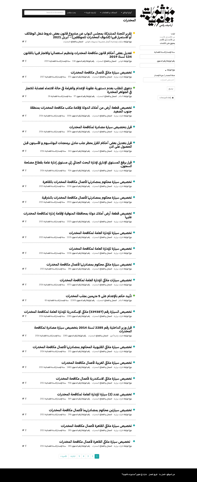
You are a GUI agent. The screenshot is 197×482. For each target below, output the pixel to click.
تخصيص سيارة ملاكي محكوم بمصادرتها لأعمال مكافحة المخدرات (89, 264)
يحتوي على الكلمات (167, 43)
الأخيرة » (63, 456)
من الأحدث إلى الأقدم (167, 39)
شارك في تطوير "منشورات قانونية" (134, 474)
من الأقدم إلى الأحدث (167, 37)
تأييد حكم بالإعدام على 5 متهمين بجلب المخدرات (99, 295)
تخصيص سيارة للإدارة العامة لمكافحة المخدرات (100, 232)
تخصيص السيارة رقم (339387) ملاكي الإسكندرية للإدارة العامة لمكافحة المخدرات (78, 311)
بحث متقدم (71, 12)
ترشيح (171, 88)
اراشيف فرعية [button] (91, 12)
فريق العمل (153, 474)
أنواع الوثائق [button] (127, 12)
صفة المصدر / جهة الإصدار (164, 75)
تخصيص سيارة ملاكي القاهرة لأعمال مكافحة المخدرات (96, 425)
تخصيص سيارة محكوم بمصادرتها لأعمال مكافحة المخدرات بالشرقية (87, 197)
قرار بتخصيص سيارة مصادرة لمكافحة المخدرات (100, 127)
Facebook (26, 41)
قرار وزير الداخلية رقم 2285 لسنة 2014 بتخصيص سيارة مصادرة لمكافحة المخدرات (83, 329)
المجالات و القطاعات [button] (109, 12)
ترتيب (173, 33)
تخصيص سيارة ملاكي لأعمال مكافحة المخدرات (101, 72)
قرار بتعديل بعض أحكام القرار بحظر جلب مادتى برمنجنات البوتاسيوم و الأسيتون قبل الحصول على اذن (77, 144)
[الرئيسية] (157, 15)
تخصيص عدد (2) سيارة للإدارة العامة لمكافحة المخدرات (94, 394)
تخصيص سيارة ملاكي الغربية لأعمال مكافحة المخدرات (97, 362)
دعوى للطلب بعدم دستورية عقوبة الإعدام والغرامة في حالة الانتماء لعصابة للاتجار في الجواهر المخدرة (79, 90)
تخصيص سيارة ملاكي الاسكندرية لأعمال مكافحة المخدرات (94, 378)
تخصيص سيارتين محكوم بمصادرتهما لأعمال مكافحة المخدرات (90, 410)
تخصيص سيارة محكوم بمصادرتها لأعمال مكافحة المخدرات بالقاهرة (87, 181)
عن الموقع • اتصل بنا (167, 474)
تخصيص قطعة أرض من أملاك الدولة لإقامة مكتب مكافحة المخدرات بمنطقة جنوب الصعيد (81, 109)
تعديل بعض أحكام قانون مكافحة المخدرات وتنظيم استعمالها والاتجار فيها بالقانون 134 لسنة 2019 (77, 54)
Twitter (23, 41)
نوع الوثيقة (171, 69)
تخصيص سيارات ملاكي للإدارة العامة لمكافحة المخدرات (96, 280)
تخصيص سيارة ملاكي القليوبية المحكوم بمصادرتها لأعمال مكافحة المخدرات (82, 347)
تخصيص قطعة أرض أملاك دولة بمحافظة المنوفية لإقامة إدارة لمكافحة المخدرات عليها (77, 215)
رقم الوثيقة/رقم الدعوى (166, 61)
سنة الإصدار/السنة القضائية (164, 52)
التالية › (72, 456)
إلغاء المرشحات (165, 97)
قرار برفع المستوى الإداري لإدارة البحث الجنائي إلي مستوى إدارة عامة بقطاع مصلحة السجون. (78, 164)
